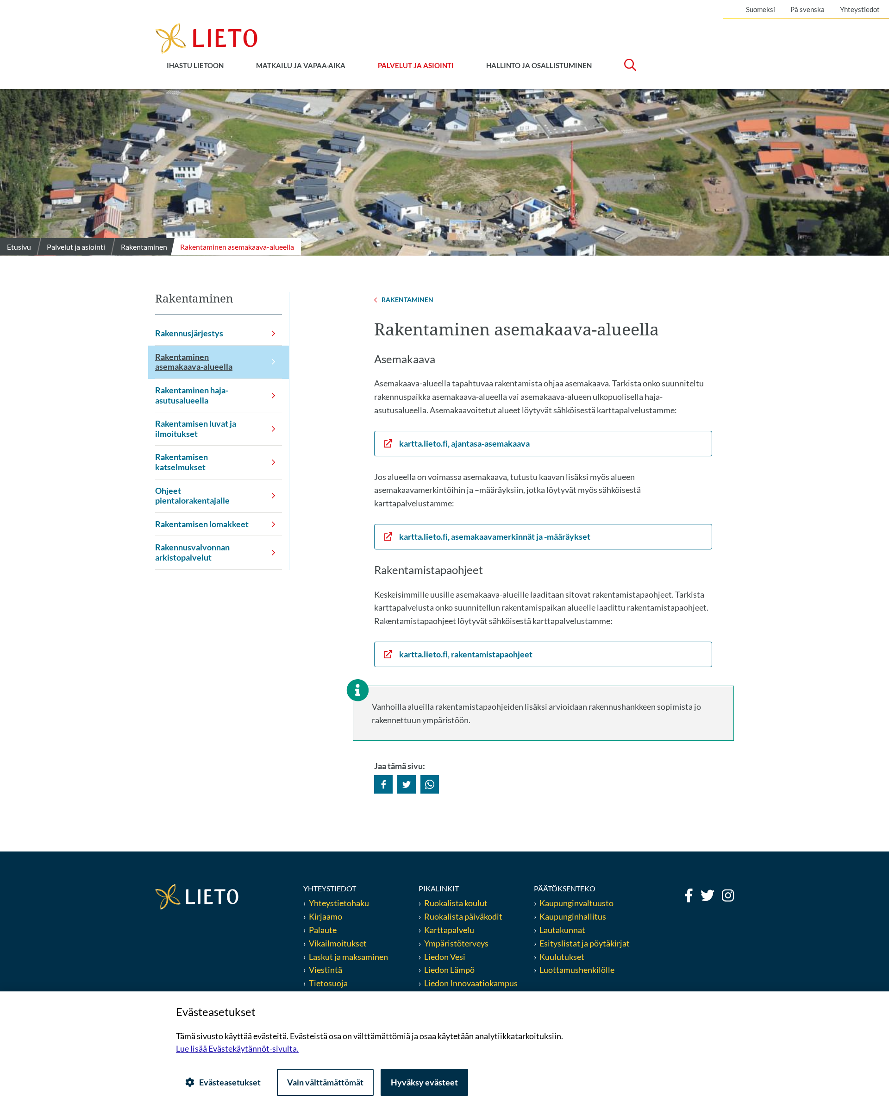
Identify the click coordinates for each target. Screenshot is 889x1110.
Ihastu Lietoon (195, 65)
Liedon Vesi (445, 957)
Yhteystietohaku (339, 903)
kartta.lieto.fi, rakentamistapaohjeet (465, 654)
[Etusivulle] (206, 37)
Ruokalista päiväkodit (463, 916)
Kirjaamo (325, 916)
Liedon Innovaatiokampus (471, 983)
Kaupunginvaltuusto (576, 903)
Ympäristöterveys (456, 943)
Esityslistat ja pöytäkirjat (584, 943)
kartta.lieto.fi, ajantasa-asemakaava (464, 443)
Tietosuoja (328, 983)
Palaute (323, 930)
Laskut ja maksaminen (348, 957)
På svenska (807, 9)
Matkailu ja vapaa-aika (300, 65)
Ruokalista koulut (456, 903)
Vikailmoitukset (338, 943)
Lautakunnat (562, 930)
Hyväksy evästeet (424, 1082)
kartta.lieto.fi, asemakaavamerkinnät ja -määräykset (494, 536)
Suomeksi (760, 9)
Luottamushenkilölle (576, 970)
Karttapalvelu (449, 930)
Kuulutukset (561, 957)
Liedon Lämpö (449, 970)
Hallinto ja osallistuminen (539, 65)
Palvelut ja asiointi (416, 65)
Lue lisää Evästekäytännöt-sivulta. (237, 1048)
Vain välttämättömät (325, 1082)
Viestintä (325, 970)
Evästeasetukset (230, 1082)
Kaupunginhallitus (572, 916)
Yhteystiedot (860, 9)
